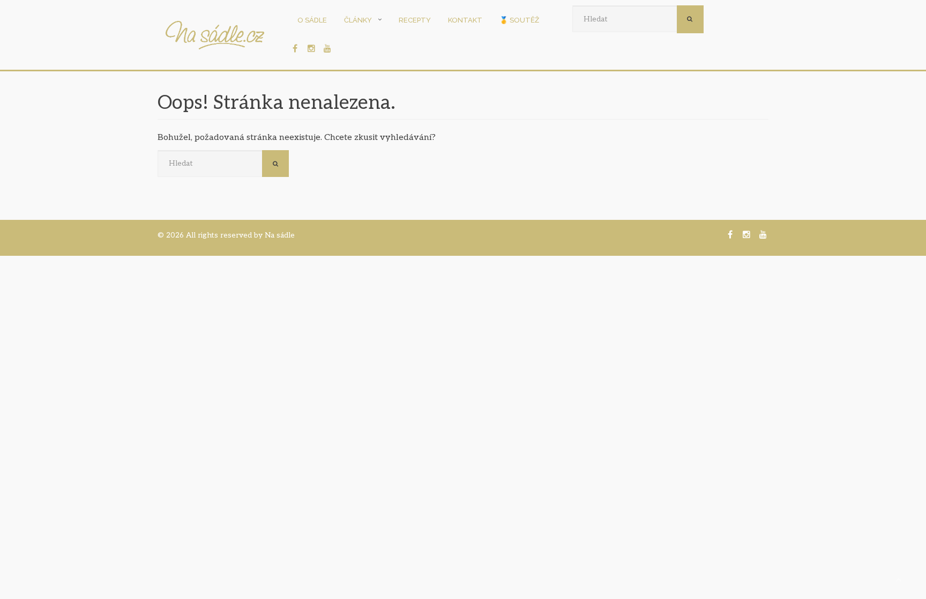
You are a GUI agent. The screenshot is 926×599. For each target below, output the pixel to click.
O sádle (312, 20)
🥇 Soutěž (519, 20)
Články (358, 20)
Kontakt (465, 20)
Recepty (415, 20)
